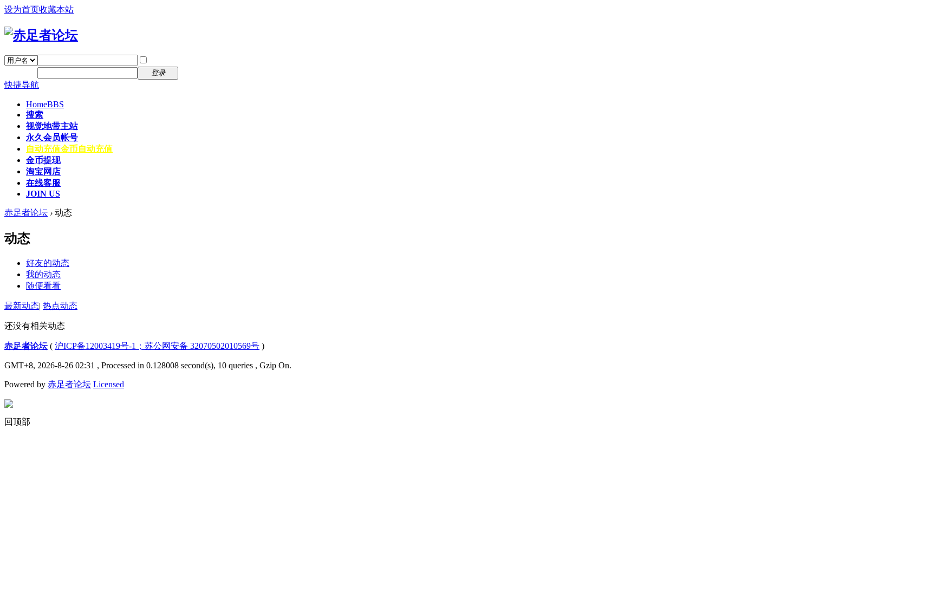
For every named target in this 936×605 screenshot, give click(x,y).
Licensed (108, 384)
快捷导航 (21, 84)
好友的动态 (47, 263)
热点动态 (60, 305)
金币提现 (43, 160)
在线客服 (43, 182)
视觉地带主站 (52, 126)
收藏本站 (56, 9)
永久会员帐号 (52, 137)
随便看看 (43, 285)
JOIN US (43, 193)
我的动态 (43, 274)
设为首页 (21, 9)
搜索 (34, 114)
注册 (194, 72)
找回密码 (202, 59)
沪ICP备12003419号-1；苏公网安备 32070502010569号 (157, 345)
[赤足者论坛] (41, 35)
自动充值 (69, 148)
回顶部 (17, 421)
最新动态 (21, 305)
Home (45, 104)
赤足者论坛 (26, 212)
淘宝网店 (43, 171)
